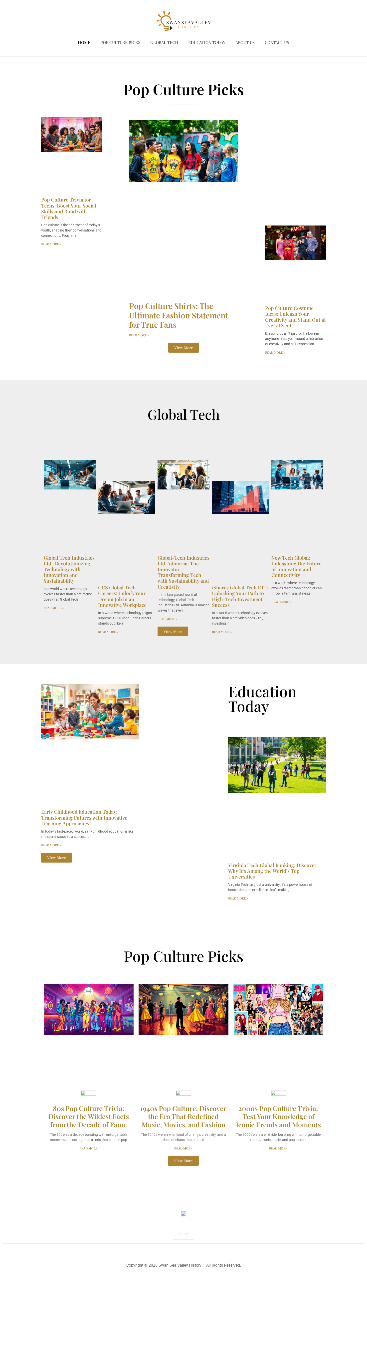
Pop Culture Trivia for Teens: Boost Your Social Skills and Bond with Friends (68, 208)
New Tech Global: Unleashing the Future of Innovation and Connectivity (296, 566)
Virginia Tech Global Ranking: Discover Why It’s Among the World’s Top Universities (272, 871)
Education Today (206, 42)
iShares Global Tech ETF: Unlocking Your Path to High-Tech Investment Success (240, 596)
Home (84, 42)
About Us (245, 42)
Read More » (51, 244)
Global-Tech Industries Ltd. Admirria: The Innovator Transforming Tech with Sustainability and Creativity (183, 572)
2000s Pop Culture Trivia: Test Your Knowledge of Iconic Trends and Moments (278, 1116)
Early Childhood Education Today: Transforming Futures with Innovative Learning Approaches (84, 817)
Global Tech (164, 42)
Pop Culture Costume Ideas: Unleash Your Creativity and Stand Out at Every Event (295, 317)
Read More (88, 1148)
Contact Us (277, 42)
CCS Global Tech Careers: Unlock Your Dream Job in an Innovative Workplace (122, 596)
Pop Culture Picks (120, 42)
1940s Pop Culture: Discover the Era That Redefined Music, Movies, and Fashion (183, 1116)
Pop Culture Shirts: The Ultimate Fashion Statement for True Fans (178, 315)
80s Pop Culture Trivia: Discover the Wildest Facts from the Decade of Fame (88, 1116)
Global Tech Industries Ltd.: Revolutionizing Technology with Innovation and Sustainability (69, 569)
